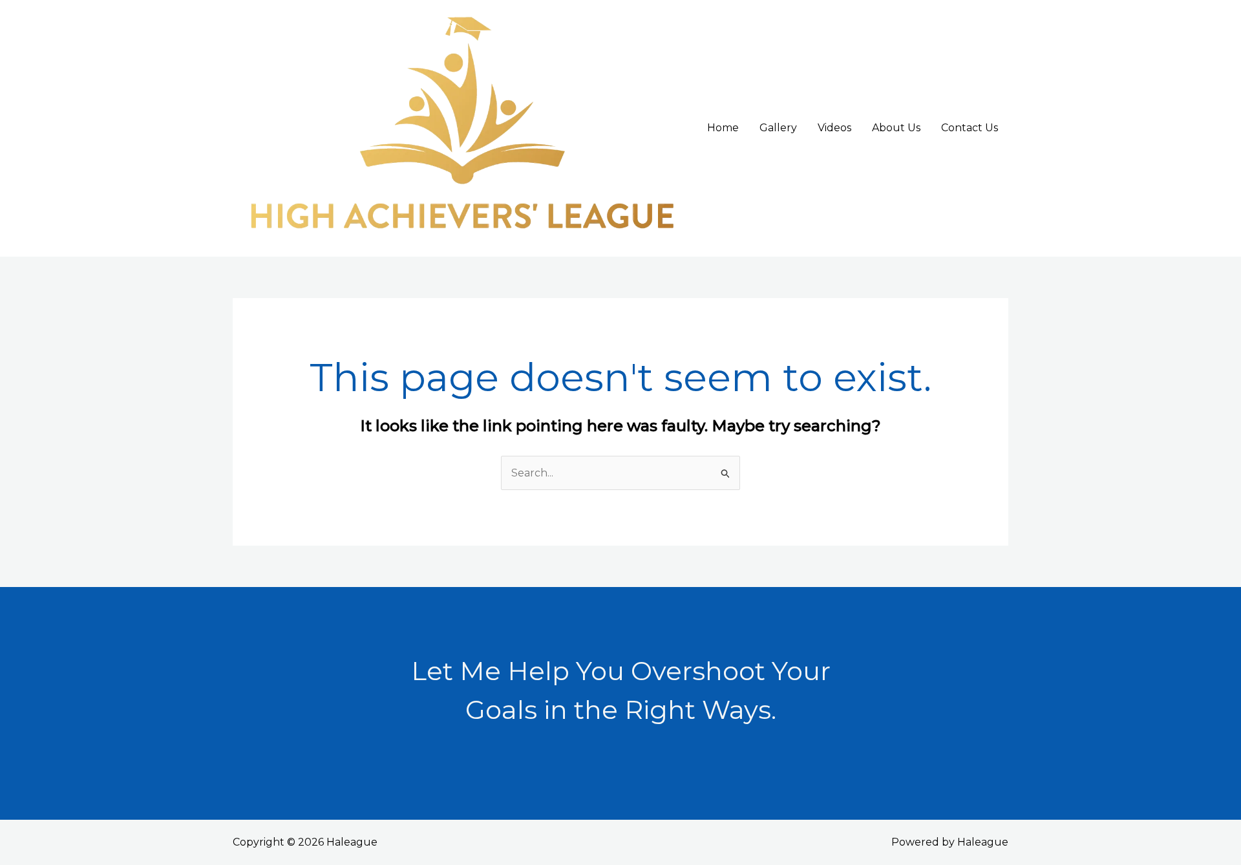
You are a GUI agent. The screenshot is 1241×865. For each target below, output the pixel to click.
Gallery (778, 128)
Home (723, 128)
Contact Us (969, 128)
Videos (834, 128)
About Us (896, 128)
